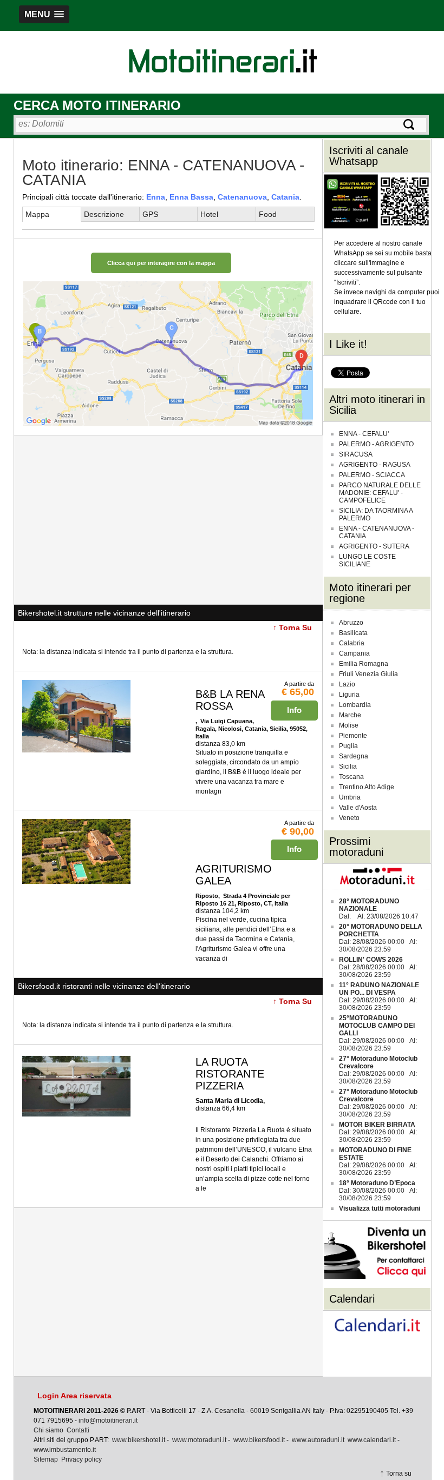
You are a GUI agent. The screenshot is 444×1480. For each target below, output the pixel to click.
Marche (350, 715)
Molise (348, 725)
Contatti (78, 1430)
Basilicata (353, 633)
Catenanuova (242, 197)
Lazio (347, 684)
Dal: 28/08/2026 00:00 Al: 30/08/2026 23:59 (380, 938)
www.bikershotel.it (138, 1440)
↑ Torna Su (292, 627)
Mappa (37, 214)
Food (268, 214)
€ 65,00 (298, 691)
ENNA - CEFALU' (364, 434)
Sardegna (353, 756)
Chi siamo (48, 1430)
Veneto (349, 818)
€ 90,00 (298, 831)
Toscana (351, 777)
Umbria (350, 797)
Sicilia (348, 766)
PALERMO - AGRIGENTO (376, 444)
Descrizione (104, 214)
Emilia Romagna (363, 664)
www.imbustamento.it (65, 1449)
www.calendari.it (372, 1440)
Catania (285, 197)
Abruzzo (351, 622)
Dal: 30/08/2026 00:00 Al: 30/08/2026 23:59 (378, 1190)
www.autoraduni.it (318, 1440)
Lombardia (355, 705)
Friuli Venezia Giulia (368, 674)
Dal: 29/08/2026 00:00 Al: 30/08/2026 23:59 (379, 996)
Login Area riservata (74, 1395)
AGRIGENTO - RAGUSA (374, 464)
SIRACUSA (356, 454)
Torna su (399, 1473)
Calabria (351, 643)
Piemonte (353, 735)
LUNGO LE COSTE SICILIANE (367, 560)
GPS (150, 214)
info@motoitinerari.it (108, 1420)
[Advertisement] (168, 520)
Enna (155, 197)
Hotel (209, 214)
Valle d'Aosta (358, 807)
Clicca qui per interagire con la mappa (161, 263)
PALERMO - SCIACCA (372, 475)
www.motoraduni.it (199, 1440)
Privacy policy (81, 1459)
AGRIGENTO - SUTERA (374, 546)
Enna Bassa (191, 197)
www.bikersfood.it (259, 1440)
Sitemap (46, 1459)
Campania (354, 653)
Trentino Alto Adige (366, 787)
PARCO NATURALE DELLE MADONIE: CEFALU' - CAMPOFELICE (380, 492)
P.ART (136, 1411)
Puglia (348, 746)
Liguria (349, 694)
